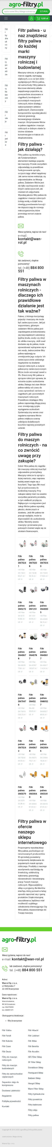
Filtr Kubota (7, 1041)
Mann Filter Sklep (36, 1089)
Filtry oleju (32, 1110)
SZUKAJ (44, 11)
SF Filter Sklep (34, 1062)
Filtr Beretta (33, 1046)
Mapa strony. (17, 1137)
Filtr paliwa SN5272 (22, 609)
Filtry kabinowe (35, 1104)
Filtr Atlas (32, 1041)
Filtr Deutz (6, 1051)
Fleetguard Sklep (35, 1073)
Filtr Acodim (33, 1051)
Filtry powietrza (35, 1099)
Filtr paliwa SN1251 (33, 609)
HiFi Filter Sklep (35, 1057)
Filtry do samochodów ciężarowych (12, 1075)
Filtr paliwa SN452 (32, 701)
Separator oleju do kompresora (10, 1084)
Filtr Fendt (6, 1036)
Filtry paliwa (33, 1115)
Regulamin (7, 1096)
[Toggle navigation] (6, 18)
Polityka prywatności (11, 1101)
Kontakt (5, 1106)
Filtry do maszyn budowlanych (9, 1067)
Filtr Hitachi (33, 1030)
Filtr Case (6, 1046)
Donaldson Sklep (35, 1067)
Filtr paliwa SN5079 (22, 794)
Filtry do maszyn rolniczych (9, 1058)
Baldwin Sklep (34, 1078)
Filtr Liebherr (33, 1036)
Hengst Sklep (34, 1083)
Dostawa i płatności (11, 1090)
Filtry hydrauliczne (36, 1094)
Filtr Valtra (6, 1030)
